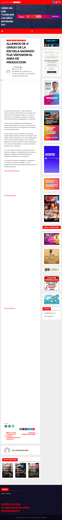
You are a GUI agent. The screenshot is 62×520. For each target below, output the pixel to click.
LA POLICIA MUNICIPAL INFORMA (28, 433)
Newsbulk (36, 517)
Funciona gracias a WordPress (22, 517)
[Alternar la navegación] (32, 31)
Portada (14, 40)
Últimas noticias (21, 40)
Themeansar (44, 517)
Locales (9, 40)
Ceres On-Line (18, 67)
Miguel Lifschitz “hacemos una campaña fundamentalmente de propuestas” (13, 436)
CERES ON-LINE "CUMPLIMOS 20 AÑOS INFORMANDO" (15, 507)
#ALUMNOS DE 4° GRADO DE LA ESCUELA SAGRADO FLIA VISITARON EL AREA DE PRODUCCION (23, 74)
